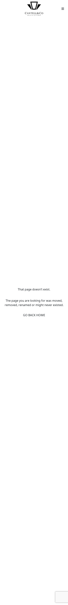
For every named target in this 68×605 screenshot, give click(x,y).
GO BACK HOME (34, 315)
